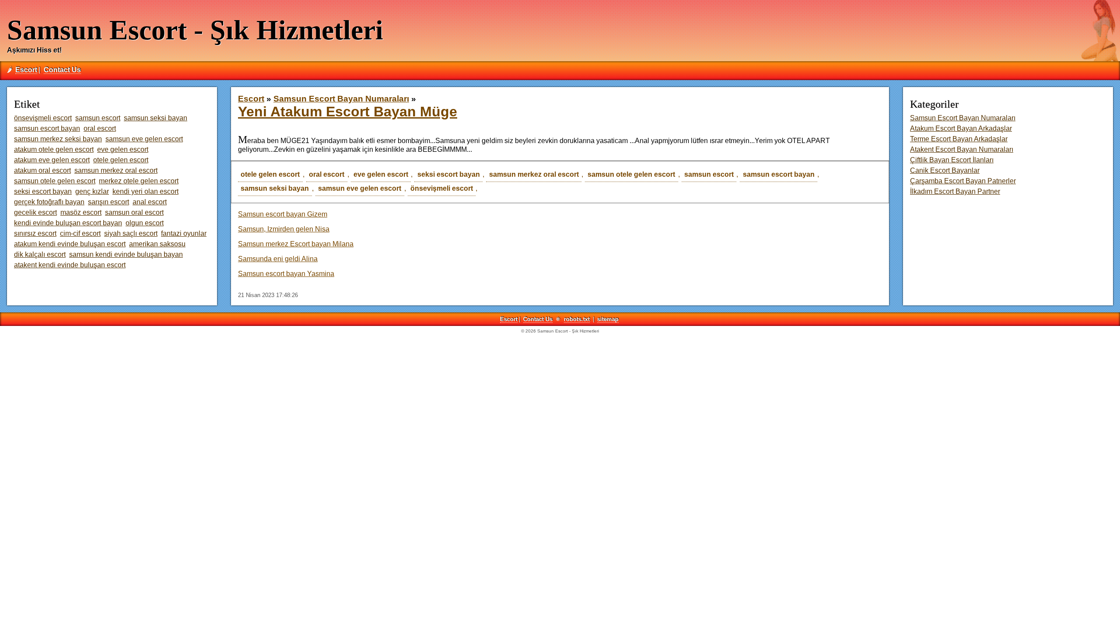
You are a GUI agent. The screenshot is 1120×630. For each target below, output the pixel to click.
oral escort (326, 174)
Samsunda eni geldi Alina (278, 258)
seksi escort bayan (448, 174)
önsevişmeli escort (441, 188)
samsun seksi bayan (275, 188)
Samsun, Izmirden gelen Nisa (283, 229)
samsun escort (709, 174)
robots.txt (577, 319)
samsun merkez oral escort (534, 174)
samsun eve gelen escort (359, 188)
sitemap (608, 319)
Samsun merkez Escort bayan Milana (296, 244)
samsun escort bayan (779, 174)
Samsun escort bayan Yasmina (286, 273)
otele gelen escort (270, 174)
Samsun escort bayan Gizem (282, 214)
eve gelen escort (381, 174)
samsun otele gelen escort (631, 174)
